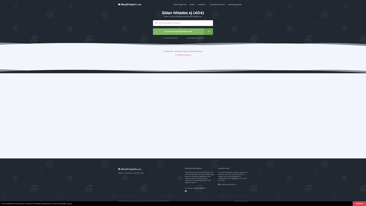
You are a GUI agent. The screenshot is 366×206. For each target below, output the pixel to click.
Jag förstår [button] (359, 203)
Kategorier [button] (201, 4)
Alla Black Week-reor (217, 4)
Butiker (192, 4)
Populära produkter (235, 4)
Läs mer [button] (69, 203)
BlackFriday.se (130, 4)
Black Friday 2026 (180, 4)
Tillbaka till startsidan (184, 55)
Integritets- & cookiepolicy (241, 201)
